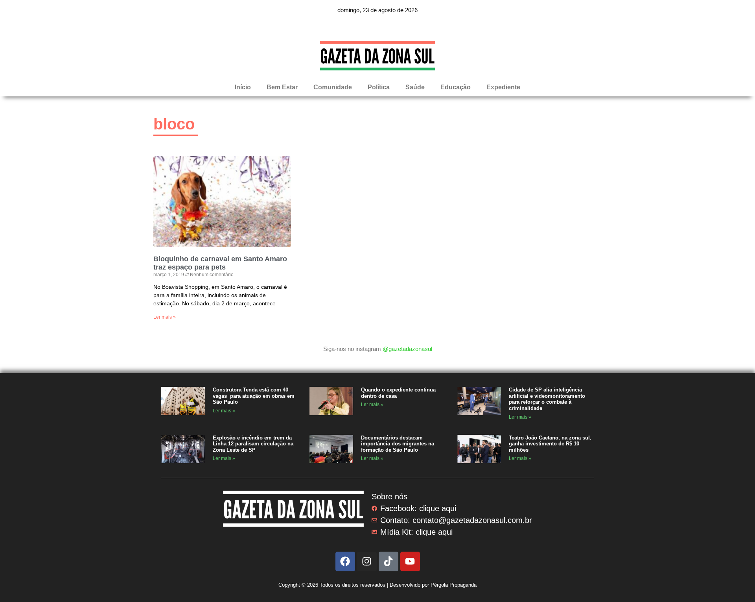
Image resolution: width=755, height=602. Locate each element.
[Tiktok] (388, 561)
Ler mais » (164, 317)
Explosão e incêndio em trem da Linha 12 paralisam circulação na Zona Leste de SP (253, 444)
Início (243, 87)
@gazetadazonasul (407, 348)
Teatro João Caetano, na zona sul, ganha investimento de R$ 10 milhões (550, 444)
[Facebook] (345, 561)
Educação (455, 87)
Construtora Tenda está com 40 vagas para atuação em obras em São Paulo (254, 396)
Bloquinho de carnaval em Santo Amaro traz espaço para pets (220, 263)
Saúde (415, 87)
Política (379, 87)
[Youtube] (410, 561)
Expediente (503, 87)
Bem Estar (282, 87)
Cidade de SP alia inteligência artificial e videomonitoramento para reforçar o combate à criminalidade (547, 399)
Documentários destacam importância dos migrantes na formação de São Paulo (397, 444)
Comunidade (332, 87)
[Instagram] (367, 561)
